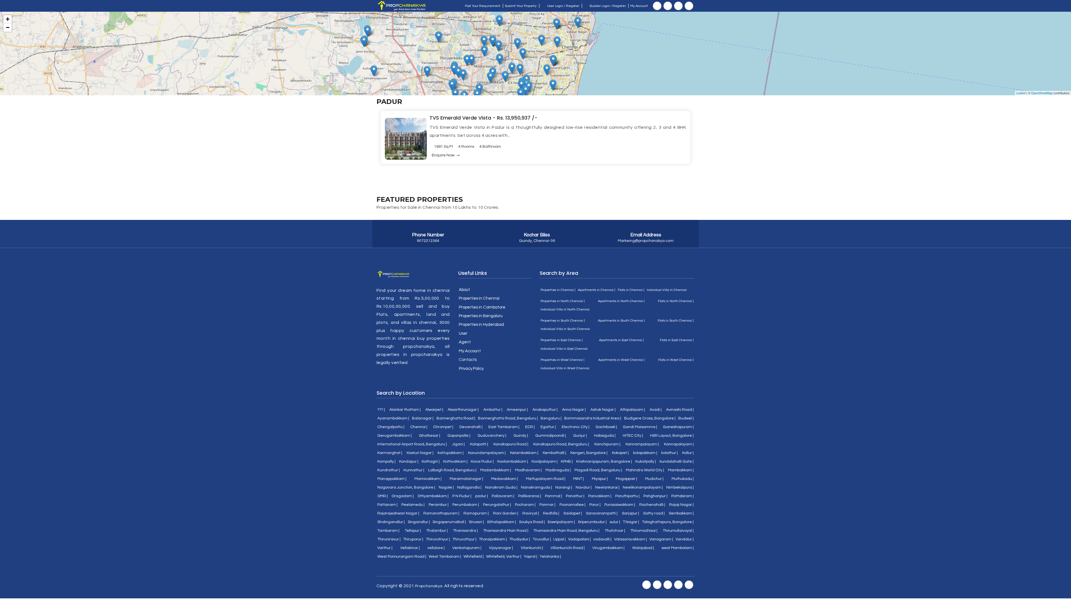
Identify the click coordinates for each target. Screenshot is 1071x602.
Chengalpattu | (390, 427)
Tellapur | (413, 531)
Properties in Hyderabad (481, 324)
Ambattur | (492, 410)
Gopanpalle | (458, 436)
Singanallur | (419, 522)
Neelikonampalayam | (643, 487)
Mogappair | (626, 479)
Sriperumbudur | (592, 522)
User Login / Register (562, 6)
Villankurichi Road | (568, 548)
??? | (381, 410)
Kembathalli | (554, 453)
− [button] (7, 27)
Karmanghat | (389, 453)
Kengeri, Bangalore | (588, 453)
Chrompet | (443, 427)
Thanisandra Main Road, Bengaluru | (566, 531)
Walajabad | (643, 548)
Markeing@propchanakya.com (646, 241)
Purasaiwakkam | (619, 505)
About (464, 290)
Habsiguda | (605, 436)
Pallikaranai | (529, 496)
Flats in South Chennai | (676, 320)
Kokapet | (620, 453)
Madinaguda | (558, 470)
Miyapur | (600, 479)
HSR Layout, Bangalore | (672, 436)
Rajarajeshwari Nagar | (398, 513)
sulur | (615, 522)
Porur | (594, 505)
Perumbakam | (465, 505)
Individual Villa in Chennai (667, 290)
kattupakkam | (451, 453)
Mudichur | (654, 479)
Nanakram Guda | (501, 487)
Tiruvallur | (542, 539)
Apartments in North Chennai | (621, 301)
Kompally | (386, 461)
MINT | (578, 479)
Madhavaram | (528, 470)
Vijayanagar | (501, 548)
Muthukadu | (683, 479)
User (463, 333)
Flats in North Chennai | (676, 301)
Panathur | (575, 496)
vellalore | (436, 548)
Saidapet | (572, 513)
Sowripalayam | (561, 522)
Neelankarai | (607, 487)
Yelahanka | (550, 557)
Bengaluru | (551, 418)
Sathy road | (654, 513)
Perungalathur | (497, 505)
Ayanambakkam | (393, 418)
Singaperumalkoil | (449, 522)
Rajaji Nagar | (681, 505)
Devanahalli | (471, 427)
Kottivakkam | (455, 461)
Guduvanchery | (491, 436)
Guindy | (520, 436)
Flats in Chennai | (631, 290)
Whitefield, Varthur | (503, 557)
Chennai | (418, 427)
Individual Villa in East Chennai (564, 349)
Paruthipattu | (627, 496)
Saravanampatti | (601, 513)
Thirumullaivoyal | (678, 531)
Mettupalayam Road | (545, 479)
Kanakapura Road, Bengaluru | (561, 444)
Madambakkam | (495, 470)
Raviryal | (530, 513)
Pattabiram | (682, 496)
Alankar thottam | (405, 410)
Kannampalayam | (642, 444)
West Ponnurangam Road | (401, 557)
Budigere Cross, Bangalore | (650, 418)
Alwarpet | (434, 410)
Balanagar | (422, 418)
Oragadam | (403, 496)
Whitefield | (474, 557)
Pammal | (553, 496)
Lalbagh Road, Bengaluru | (452, 470)
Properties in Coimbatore (482, 307)
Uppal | (559, 539)
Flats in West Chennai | (676, 360)
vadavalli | (602, 539)
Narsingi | (563, 487)
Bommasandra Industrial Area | (592, 418)
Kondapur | (408, 461)
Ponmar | (547, 505)
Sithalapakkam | (501, 522)
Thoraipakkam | (493, 539)
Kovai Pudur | (482, 461)
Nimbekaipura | (680, 487)
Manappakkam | (391, 479)
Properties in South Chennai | (563, 320)
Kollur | (688, 453)
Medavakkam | (504, 479)
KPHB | (567, 461)
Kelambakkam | (524, 453)
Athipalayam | (632, 410)
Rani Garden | (505, 513)
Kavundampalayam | (487, 453)
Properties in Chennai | (558, 290)
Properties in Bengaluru (481, 316)
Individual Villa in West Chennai (565, 368)
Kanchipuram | (607, 444)
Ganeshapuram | (678, 427)
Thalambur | (437, 531)
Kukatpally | (645, 461)
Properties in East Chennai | (562, 340)
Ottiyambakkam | (433, 496)
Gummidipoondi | (550, 436)
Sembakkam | (681, 513)
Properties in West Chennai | (562, 360)
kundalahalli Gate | (677, 461)
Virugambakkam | (608, 548)
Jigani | (458, 444)
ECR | (530, 427)
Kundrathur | (388, 470)
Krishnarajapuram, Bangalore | (604, 461)
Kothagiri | (431, 461)
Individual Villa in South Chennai (565, 329)
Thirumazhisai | (643, 531)
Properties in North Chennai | (563, 301)
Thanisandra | (465, 531)
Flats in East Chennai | (677, 340)
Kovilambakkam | (512, 461)
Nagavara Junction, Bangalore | (406, 487)
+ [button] (7, 19)
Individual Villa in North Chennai (565, 309)
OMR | (382, 496)
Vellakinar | (410, 548)
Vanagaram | (661, 539)
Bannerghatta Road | (455, 418)
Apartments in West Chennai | (621, 360)
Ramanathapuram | (441, 513)
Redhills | (551, 513)
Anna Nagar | (574, 410)
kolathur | (669, 453)
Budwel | (686, 418)
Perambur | (438, 505)
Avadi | (656, 410)
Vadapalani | (579, 539)
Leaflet (1021, 93)
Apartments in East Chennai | (621, 340)
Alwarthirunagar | (463, 410)
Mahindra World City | (645, 470)
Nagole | (446, 487)
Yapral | (530, 557)
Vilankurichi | (532, 548)
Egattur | (548, 427)
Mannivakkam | (428, 479)
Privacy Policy (471, 368)
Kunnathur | (414, 470)
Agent (465, 342)
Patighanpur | (655, 496)
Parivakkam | (599, 496)
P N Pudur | (461, 496)
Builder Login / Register (607, 6)
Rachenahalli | (652, 505)
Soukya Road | (532, 522)
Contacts (468, 360)
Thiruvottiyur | (464, 539)
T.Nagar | (631, 522)
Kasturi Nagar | (420, 453)
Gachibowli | (606, 427)
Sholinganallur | (391, 522)
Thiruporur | (413, 539)
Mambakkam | (681, 470)
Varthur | (384, 548)
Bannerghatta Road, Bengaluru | (508, 418)
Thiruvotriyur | (438, 539)
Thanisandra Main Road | (505, 531)
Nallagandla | (469, 487)
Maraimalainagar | (466, 479)
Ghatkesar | (429, 436)
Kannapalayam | (679, 444)
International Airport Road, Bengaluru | (412, 444)
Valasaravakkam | (630, 539)
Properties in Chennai (479, 298)
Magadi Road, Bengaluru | (598, 470)
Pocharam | (525, 505)
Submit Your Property (521, 6)
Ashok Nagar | (603, 410)
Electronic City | (575, 427)
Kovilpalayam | (545, 461)
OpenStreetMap (1042, 93)
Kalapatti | (479, 444)
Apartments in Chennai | (596, 290)
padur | (481, 496)
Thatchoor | (615, 531)
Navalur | (584, 487)
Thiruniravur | (389, 539)
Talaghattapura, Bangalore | (668, 522)
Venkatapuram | (466, 548)
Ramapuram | (476, 513)
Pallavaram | (503, 496)
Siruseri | (476, 522)
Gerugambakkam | (394, 436)
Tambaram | (388, 531)
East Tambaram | (503, 427)
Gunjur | (580, 436)
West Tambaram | (445, 557)
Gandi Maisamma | (640, 427)
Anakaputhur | (545, 410)
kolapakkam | (645, 453)
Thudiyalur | (519, 539)
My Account (639, 6)
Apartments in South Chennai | (621, 320)
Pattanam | (387, 505)
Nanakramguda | (536, 487)
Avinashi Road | (680, 410)
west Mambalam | (678, 548)
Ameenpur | (517, 410)
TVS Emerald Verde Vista (461, 117)
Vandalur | (685, 539)
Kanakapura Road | (510, 444)
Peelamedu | (412, 505)
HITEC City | (633, 436)
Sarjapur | (630, 513)
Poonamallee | (572, 505)
